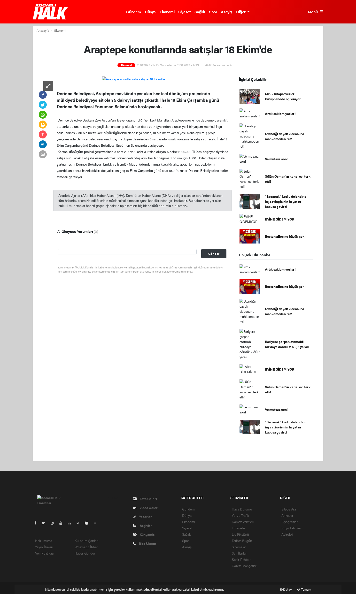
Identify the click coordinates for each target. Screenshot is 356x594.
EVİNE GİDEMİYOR (279, 219)
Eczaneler (238, 527)
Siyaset (184, 12)
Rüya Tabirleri (291, 527)
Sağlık (199, 12)
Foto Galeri (148, 498)
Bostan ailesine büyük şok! (285, 236)
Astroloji (287, 534)
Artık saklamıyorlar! (280, 113)
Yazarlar (145, 516)
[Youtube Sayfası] (62, 522)
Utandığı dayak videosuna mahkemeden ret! (284, 136)
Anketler (287, 515)
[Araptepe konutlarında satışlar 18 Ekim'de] (133, 78)
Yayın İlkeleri (44, 546)
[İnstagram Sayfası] (54, 522)
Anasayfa (43, 30)
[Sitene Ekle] (97, 522)
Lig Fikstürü (240, 534)
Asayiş (226, 12)
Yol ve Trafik (240, 515)
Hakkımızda (43, 540)
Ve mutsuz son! (276, 158)
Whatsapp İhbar (86, 546)
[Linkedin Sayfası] (71, 522)
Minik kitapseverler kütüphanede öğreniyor (283, 96)
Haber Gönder (85, 553)
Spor (213, 12)
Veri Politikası (44, 553)
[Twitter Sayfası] (45, 522)
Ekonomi (167, 12)
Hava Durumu (242, 509)
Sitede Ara (288, 509)
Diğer (241, 12)
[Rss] (80, 522)
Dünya (150, 12)
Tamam (305, 589)
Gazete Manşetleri (244, 565)
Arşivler (145, 525)
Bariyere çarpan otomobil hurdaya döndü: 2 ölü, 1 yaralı (287, 344)
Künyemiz (147, 534)
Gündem (133, 12)
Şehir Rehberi (241, 559)
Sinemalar (239, 546)
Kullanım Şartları (87, 540)
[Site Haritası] (88, 522)
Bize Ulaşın (147, 543)
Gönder (213, 253)
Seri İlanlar (239, 553)
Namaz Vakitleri (243, 521)
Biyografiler (289, 521)
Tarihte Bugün (242, 540)
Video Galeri (148, 507)
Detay (287, 589)
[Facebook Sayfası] (37, 522)
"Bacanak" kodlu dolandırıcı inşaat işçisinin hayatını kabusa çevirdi (286, 201)
